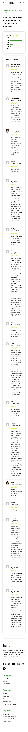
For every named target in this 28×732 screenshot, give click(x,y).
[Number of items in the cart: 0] (20, 2)
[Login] (23, 2)
